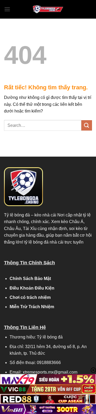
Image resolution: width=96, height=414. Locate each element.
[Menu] (7, 9)
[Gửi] (86, 125)
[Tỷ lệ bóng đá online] (48, 9)
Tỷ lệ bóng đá (17, 215)
